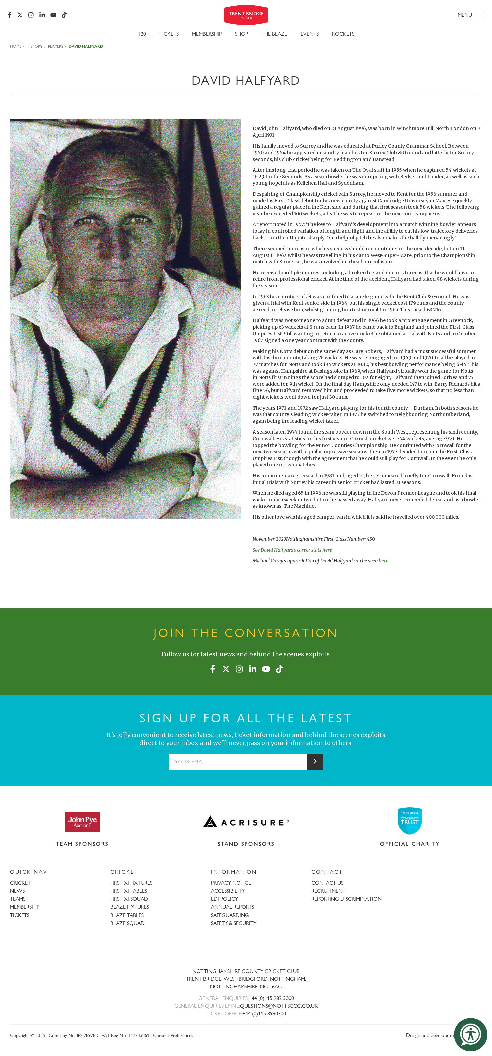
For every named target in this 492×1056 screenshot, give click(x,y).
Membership (207, 34)
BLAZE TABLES (127, 915)
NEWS (17, 891)
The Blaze (274, 34)
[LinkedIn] (42, 15)
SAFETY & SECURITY (233, 923)
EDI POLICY (224, 899)
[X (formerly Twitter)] (20, 15)
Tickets (169, 34)
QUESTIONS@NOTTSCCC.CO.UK (279, 1006)
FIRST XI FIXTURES (131, 883)
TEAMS (17, 899)
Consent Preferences (173, 1035)
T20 (142, 34)
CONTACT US (327, 883)
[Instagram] (31, 15)
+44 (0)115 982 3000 (271, 998)
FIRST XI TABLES (128, 891)
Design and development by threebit (444, 1035)
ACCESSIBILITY (228, 891)
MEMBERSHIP (24, 907)
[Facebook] (9, 15)
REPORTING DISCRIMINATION (346, 899)
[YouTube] (53, 15)
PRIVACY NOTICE (231, 883)
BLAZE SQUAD (127, 923)
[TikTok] (64, 15)
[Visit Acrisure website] (246, 821)
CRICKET (20, 883)
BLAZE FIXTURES (129, 907)
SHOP (241, 34)
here (383, 561)
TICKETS (19, 915)
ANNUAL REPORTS (232, 907)
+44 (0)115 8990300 (264, 1013)
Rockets (343, 34)
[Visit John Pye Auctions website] (82, 821)
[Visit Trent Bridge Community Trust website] (410, 821)
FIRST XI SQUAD (129, 899)
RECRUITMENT (328, 891)
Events (310, 34)
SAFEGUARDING (230, 915)
